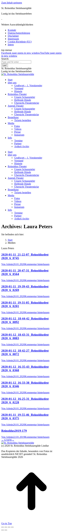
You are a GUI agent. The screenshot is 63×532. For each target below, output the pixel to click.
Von (7, 264)
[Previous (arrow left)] (2, 530)
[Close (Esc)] (2, 527)
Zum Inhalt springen (11, 2)
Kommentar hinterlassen (37, 264)
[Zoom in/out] (12, 527)
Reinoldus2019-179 (14, 430)
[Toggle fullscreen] (9, 527)
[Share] (6, 527)
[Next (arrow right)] (6, 530)
